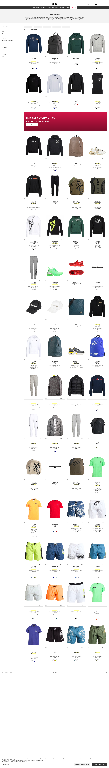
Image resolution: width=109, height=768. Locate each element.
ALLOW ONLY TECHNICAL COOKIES (82, 764)
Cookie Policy (35, 760)
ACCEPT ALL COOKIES (99, 764)
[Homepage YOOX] (54, 4)
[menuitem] (14, 4)
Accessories (55, 7)
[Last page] (106, 672)
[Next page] (100, 672)
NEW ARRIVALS (36, 7)
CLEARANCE (73, 7)
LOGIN (95, 1)
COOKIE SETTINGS (6, 764)
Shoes (49, 7)
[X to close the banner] (107, 757)
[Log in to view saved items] (92, 4)
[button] (12, 29)
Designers (62, 7)
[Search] (88, 4)
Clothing (43, 7)
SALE (68, 7)
